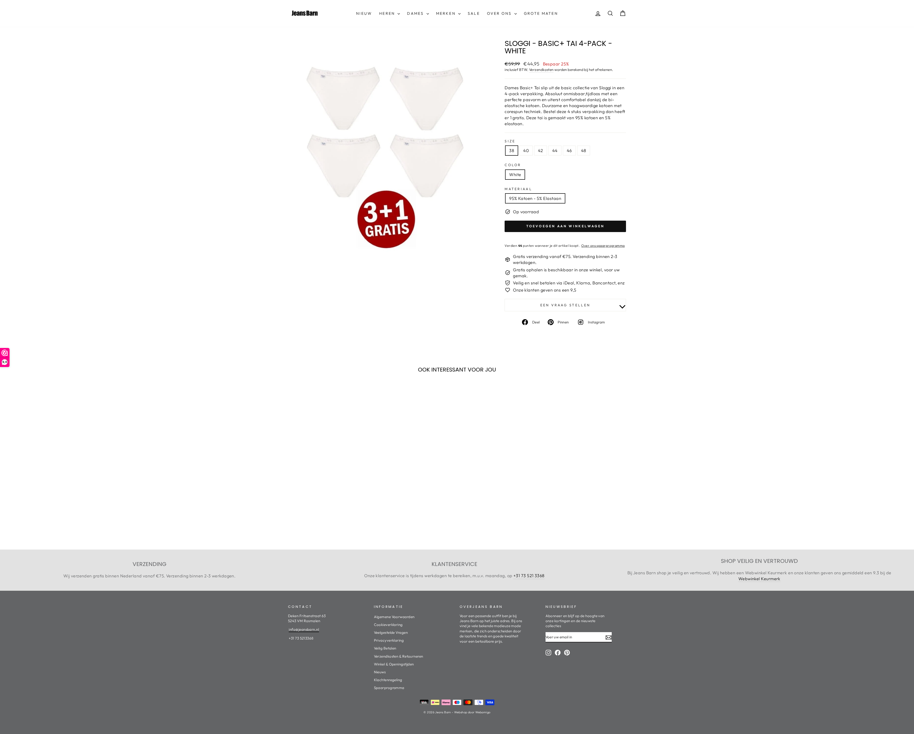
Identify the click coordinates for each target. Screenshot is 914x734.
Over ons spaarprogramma (603, 245)
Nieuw (364, 13)
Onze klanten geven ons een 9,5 (544, 290)
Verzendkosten (541, 69)
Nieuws (380, 672)
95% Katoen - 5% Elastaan (535, 198)
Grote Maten (541, 13)
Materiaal (518, 189)
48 (583, 150)
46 (569, 150)
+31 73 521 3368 (529, 575)
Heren (387, 13)
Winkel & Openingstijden (394, 664)
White (515, 174)
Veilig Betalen (385, 648)
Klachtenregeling (388, 680)
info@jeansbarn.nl (304, 629)
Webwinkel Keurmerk (759, 578)
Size (510, 141)
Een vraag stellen (565, 305)
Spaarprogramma (389, 687)
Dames (416, 13)
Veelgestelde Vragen (391, 632)
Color (513, 165)
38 (511, 150)
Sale (474, 13)
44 (555, 150)
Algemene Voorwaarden (394, 617)
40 (526, 150)
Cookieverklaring (388, 624)
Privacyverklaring (389, 640)
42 (540, 150)
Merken (446, 13)
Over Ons (500, 13)
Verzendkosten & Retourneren (398, 656)
